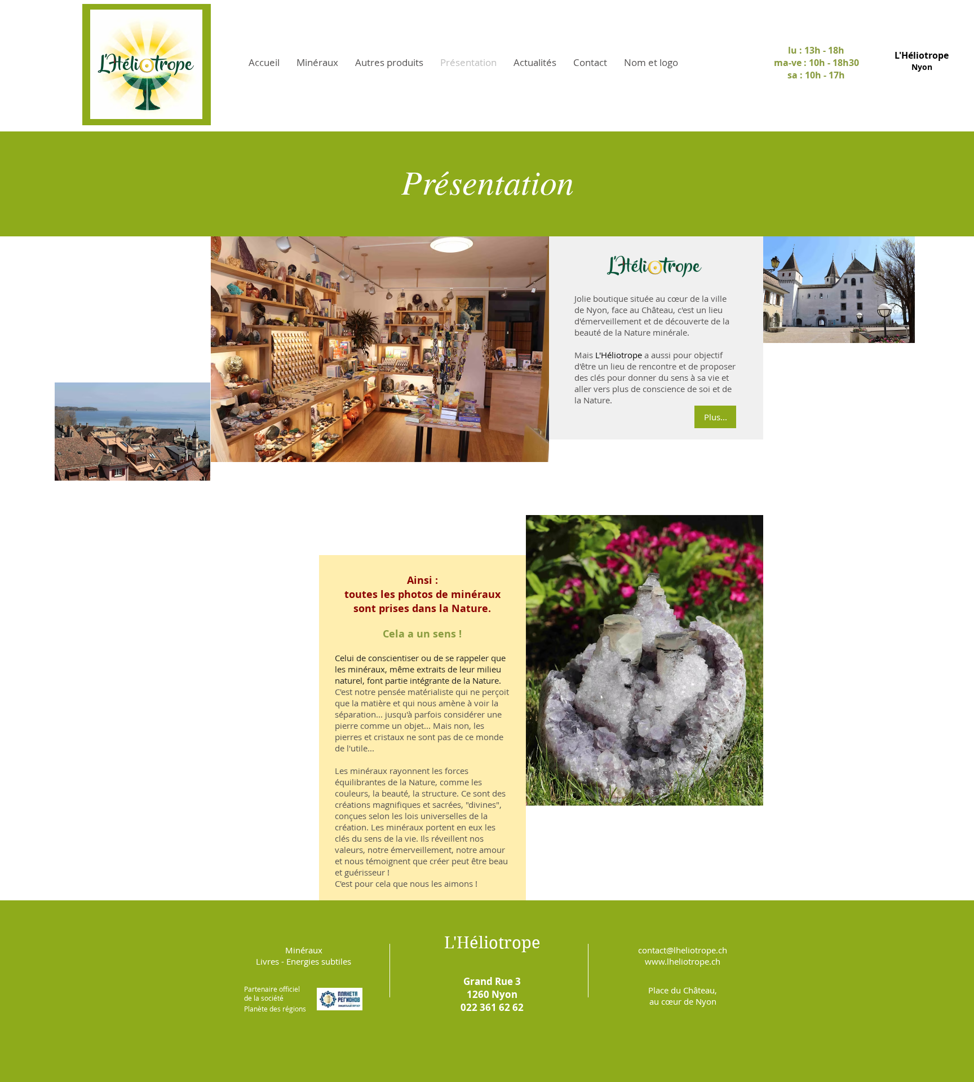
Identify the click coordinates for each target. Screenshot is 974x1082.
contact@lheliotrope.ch (682, 950)
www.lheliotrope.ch (682, 961)
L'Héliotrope (492, 942)
